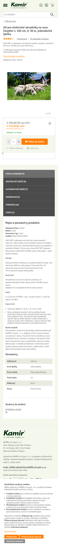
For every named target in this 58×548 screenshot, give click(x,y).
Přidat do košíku (36, 141)
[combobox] (26, 14)
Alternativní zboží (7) (17, 189)
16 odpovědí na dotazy (39, 39)
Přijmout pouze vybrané (31, 537)
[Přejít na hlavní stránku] (22, 5)
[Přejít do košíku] (52, 5)
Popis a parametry (15, 174)
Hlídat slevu (34, 148)
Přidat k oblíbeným (16, 148)
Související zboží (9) (16, 181)
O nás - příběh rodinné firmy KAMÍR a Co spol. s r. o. (24, 467)
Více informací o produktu (14, 56)
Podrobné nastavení (14, 541)
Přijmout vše (11, 537)
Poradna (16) (12, 205)
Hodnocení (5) (13, 197)
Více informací (10, 531)
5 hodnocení (22, 39)
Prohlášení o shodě (13, 409)
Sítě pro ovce (10, 21)
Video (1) (10, 212)
